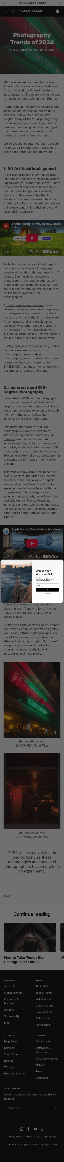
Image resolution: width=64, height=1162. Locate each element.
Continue (47, 589)
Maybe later (47, 593)
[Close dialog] (61, 561)
